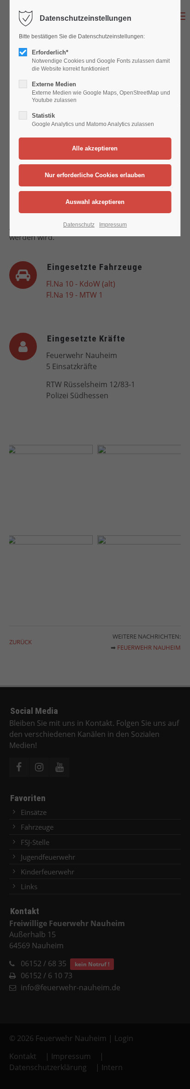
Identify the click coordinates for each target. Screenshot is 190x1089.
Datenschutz (79, 224)
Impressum (113, 224)
